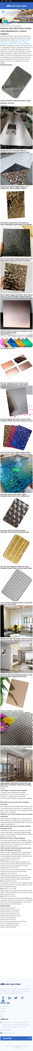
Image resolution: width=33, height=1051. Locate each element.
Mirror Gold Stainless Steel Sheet (10, 923)
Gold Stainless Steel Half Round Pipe (20, 43)
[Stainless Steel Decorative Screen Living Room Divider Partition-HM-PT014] (16, 657)
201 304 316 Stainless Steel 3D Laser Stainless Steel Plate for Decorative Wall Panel (16, 568)
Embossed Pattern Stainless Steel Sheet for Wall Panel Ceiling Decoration (16, 748)
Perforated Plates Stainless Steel (9, 910)
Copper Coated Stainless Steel (9, 925)
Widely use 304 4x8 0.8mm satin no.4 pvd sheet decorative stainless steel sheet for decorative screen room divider (16, 640)
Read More (3, 105)
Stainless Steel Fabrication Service (10, 915)
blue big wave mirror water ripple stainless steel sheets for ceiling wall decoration (14, 496)
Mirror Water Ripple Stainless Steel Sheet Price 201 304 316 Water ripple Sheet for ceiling (16, 296)
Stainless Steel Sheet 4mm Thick (9, 913)
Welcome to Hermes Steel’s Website (12, 838)
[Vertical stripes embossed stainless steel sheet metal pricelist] (16, 313)
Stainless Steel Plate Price (7, 908)
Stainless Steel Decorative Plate (9, 911)
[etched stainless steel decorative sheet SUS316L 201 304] (16, 82)
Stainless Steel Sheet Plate (8, 927)
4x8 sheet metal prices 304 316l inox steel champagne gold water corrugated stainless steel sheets (16, 224)
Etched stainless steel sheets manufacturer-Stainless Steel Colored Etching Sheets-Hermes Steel (15, 712)
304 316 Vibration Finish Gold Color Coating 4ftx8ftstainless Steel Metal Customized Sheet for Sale (14, 384)
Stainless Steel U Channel (7, 919)
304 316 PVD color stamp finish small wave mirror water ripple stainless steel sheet (15, 454)
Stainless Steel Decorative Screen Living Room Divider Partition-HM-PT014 (16, 675)
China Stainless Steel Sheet (8, 917)
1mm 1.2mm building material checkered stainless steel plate (16, 603)
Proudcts (2, 1008)
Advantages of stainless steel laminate (13, 790)
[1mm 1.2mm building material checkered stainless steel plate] (16, 585)
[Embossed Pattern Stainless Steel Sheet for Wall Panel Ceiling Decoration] (16, 729)
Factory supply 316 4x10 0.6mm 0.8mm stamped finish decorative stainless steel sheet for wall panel (16, 420)
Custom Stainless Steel (15, 42)
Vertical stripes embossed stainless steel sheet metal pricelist (16, 332)
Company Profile (4, 1006)
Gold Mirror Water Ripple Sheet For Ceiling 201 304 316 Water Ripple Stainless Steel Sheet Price (14, 188)
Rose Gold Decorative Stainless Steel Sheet (13, 921)
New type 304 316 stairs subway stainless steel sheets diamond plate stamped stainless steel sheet (14, 532)
